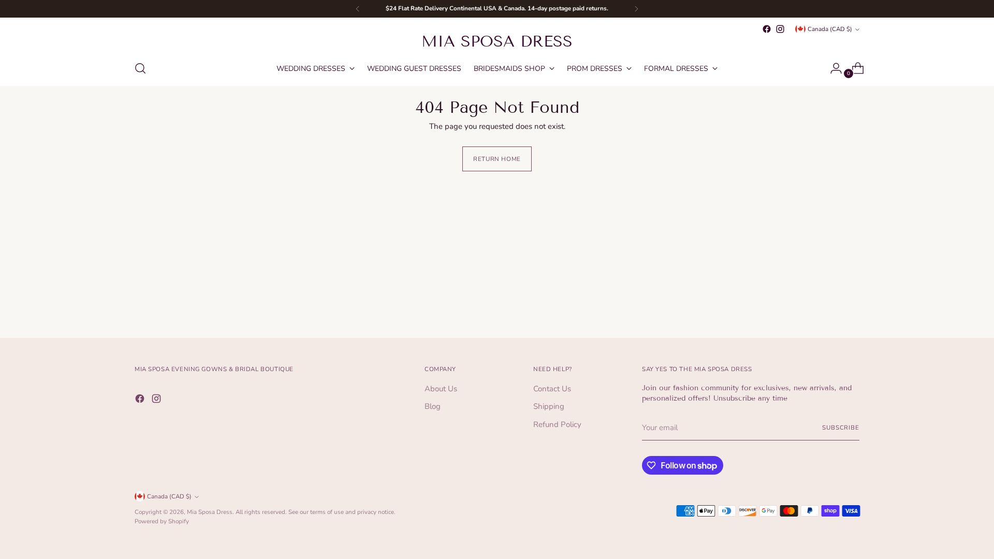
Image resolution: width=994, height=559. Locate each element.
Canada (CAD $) (830, 29)
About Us (441, 389)
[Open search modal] (140, 68)
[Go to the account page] (832, 68)
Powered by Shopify (162, 521)
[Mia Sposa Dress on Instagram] (780, 29)
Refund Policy (557, 424)
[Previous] (357, 9)
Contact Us (552, 389)
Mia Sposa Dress (209, 512)
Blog (433, 406)
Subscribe (840, 427)
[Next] (636, 9)
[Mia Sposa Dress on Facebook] (766, 29)
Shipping (548, 406)
